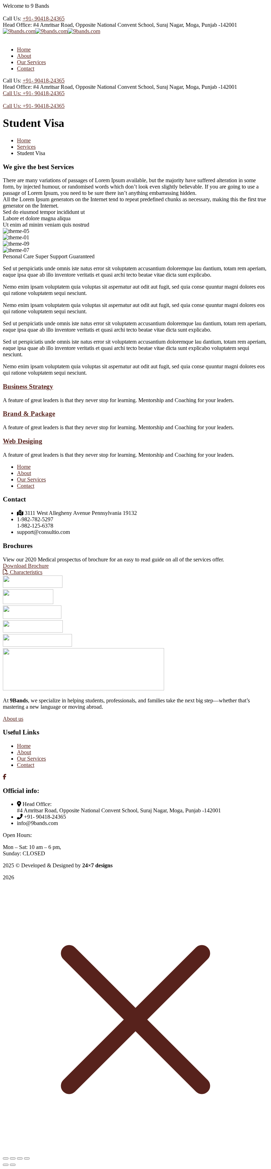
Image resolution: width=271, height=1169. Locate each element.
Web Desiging (22, 441)
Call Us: (13, 18)
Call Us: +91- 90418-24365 (34, 93)
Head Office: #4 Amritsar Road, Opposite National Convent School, (79, 25)
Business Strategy (28, 386)
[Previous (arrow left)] (5, 1165)
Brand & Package (29, 413)
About (24, 473)
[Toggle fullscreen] (13, 1158)
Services (26, 147)
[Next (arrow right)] (13, 1165)
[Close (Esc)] (27, 1158)
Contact (25, 486)
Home (24, 140)
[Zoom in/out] (5, 1158)
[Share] (20, 1158)
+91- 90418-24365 (44, 18)
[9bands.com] (19, 31)
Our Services (31, 479)
